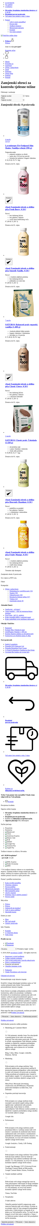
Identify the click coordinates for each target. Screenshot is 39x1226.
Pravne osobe (9, 897)
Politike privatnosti (17, 1012)
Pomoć (7, 20)
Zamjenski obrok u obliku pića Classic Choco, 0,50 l (19, 385)
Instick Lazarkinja (11, 644)
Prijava (7, 43)
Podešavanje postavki (30, 1016)
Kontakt (12, 30)
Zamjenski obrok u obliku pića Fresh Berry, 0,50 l (19, 208)
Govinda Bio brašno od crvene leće (17, 652)
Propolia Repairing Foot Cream (16, 648)
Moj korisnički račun (12, 891)
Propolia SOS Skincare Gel (14, 646)
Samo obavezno (16, 1016)
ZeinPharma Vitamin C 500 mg (16, 632)
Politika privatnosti (7, 1020)
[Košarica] (21, 57)
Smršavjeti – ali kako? (12, 609)
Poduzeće (8, 970)
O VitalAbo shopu (11, 933)
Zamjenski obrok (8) (17, 601)
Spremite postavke (8, 1222)
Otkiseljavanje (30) (16, 595)
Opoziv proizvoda (11, 923)
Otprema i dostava (11, 885)
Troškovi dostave (15, 26)
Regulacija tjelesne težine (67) (20, 597)
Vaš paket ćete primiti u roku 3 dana (17, 16)
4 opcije (8, 139)
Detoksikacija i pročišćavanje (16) (21, 591)
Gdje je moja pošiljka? (12, 910)
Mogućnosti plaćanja (17, 28)
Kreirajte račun (10, 50)
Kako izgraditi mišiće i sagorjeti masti (18, 617)
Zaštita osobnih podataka (13, 958)
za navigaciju (9, 3)
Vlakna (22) (14, 599)
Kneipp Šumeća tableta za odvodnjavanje (19, 634)
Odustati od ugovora (8, 976)
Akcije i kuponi (10, 893)
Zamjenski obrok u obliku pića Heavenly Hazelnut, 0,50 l (19, 501)
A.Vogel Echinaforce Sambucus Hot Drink (20, 650)
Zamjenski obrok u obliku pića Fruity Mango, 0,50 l (19, 553)
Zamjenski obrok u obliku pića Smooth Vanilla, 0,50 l (19, 269)
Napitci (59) (14, 593)
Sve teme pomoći (15, 32)
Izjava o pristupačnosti (12, 962)
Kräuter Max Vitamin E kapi (15, 630)
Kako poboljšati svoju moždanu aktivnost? (19, 619)
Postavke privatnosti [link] (12, 964)
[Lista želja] (7, 54)
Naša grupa (9, 935)
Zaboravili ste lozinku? (13, 908)
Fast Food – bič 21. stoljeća (14, 615)
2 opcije (8, 436)
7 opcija (8, 320)
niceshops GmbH (16, 953)
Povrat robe (13, 24)
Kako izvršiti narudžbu (13, 883)
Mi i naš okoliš (10, 921)
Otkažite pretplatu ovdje (13, 966)
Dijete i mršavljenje (11, 589)
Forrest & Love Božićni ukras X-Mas (18, 636)
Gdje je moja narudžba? (18, 22)
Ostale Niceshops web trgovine (16, 972)
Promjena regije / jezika (25, 949)
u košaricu (8, 7)
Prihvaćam (5, 1016)
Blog (7, 919)
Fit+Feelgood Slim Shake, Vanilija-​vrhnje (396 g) (19, 146)
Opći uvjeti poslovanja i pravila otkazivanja (20, 960)
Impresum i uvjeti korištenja (14, 956)
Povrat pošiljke (10, 887)
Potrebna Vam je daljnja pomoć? (16, 895)
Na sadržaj (8, 5)
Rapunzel (8, 628)
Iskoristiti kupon (10, 912)
